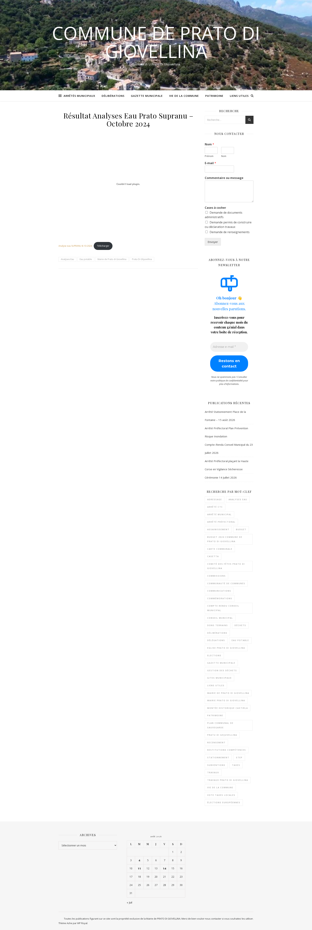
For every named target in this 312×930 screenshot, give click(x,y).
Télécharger (103, 245)
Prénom (209, 156)
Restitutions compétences (226, 750)
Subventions (216, 765)
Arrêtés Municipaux (79, 96)
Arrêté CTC (215, 506)
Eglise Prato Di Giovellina (226, 647)
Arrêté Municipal (219, 514)
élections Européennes (223, 802)
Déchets (240, 625)
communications (219, 590)
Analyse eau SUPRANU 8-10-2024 (75, 245)
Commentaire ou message (224, 178)
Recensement (216, 742)
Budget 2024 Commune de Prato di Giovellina (224, 539)
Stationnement (218, 757)
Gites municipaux (219, 677)
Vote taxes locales (221, 795)
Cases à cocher (215, 208)
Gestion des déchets (222, 670)
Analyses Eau (67, 259)
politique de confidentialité (229, 380)
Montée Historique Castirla (227, 708)
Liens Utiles (239, 96)
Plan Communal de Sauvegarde (220, 725)
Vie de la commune (220, 787)
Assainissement (218, 529)
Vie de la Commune (184, 96)
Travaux (213, 772)
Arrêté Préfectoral (221, 521)
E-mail (210, 163)
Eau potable (86, 259)
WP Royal (82, 923)
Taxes (236, 765)
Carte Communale (219, 549)
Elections (214, 655)
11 (139, 868)
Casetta (213, 556)
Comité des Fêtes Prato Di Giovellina (226, 566)
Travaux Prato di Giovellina (227, 780)
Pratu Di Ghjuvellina (142, 259)
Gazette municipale (221, 662)
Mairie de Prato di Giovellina (112, 259)
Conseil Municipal (220, 618)
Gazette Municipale (147, 96)
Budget (241, 529)
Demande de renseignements (230, 232)
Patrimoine (214, 96)
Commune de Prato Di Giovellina (156, 42)
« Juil (129, 902)
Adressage (214, 499)
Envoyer (213, 242)
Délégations (216, 640)
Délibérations (113, 96)
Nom (209, 144)
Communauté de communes (226, 583)
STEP (239, 757)
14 (164, 868)
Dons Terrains (217, 625)
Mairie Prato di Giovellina (226, 700)
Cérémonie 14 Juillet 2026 (221, 477)
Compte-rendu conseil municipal (223, 608)
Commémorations (219, 598)
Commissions (216, 575)
